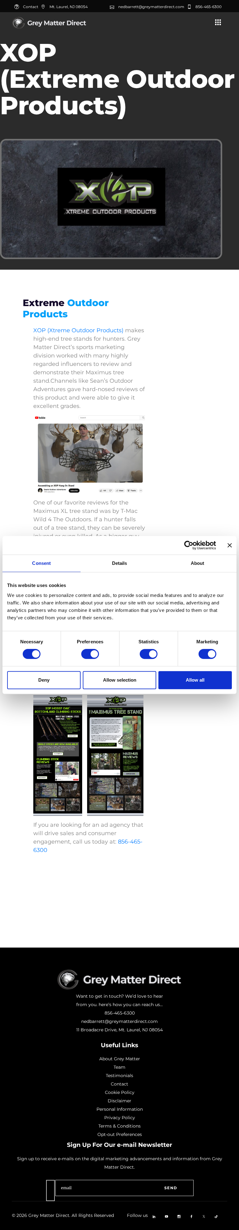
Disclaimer (119, 1101)
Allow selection (119, 680)
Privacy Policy (119, 1117)
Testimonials (119, 1075)
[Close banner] (229, 545)
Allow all (195, 680)
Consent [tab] (41, 563)
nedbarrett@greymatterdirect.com (151, 6)
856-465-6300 (208, 6)
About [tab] (197, 563)
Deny (43, 680)
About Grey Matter (119, 1059)
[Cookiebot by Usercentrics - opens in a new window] (189, 545)
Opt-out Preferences (119, 1134)
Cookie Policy (119, 1092)
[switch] (90, 654)
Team (119, 1067)
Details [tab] (119, 563)
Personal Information (119, 1109)
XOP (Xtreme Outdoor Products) (78, 330)
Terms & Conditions (119, 1126)
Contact (119, 1084)
